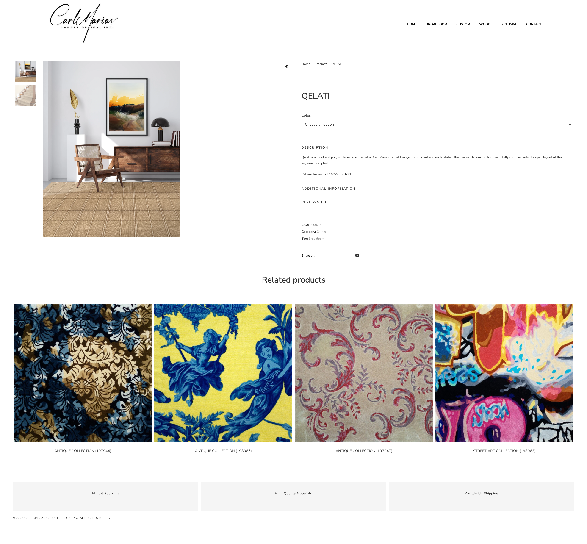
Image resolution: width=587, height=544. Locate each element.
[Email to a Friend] (357, 255)
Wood (484, 24)
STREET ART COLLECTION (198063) (504, 450)
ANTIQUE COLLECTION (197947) (363, 450)
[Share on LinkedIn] (332, 255)
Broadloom (436, 24)
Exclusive (508, 24)
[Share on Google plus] (345, 255)
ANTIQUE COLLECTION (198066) (223, 450)
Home (412, 24)
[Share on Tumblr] (338, 255)
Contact (534, 24)
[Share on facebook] (319, 255)
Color (306, 115)
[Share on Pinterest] (351, 255)
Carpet (321, 232)
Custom (463, 24)
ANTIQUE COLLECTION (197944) (82, 450)
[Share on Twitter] (325, 255)
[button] (287, 66)
